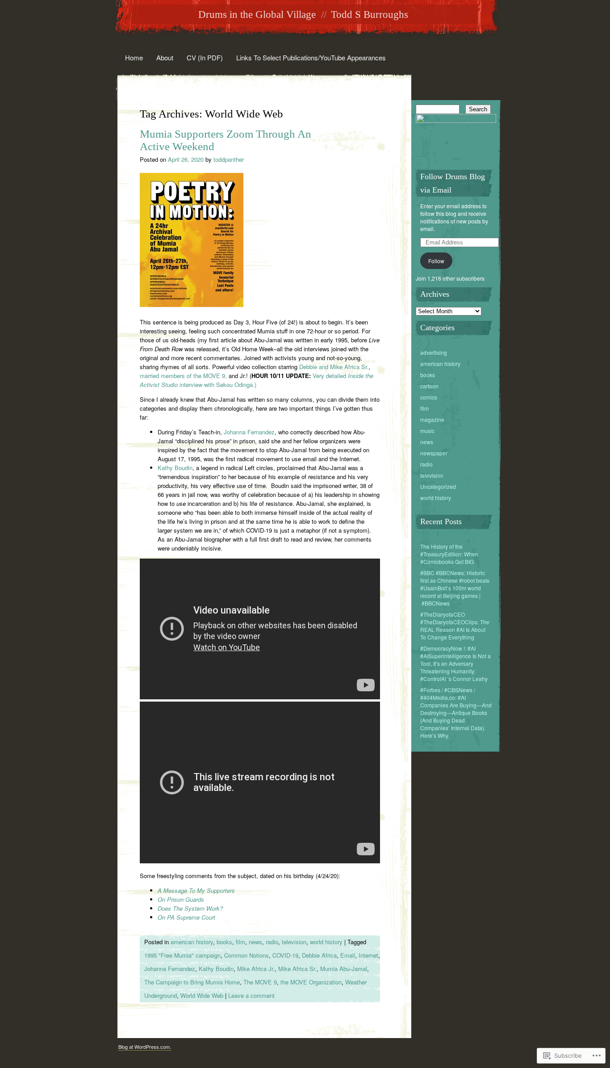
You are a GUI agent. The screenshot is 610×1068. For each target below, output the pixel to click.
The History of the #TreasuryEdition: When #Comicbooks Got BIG (449, 553)
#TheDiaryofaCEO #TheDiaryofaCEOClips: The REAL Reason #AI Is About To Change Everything (454, 625)
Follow (436, 261)
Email (347, 955)
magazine (432, 419)
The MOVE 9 (260, 982)
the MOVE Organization (311, 982)
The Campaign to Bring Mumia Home (192, 982)
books (224, 942)
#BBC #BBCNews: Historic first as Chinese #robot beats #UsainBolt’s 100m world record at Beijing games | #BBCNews (454, 588)
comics (428, 397)
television (294, 942)
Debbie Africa (319, 955)
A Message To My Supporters (196, 890)
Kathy (165, 467)
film (240, 942)
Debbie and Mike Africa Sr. (333, 366)
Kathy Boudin (216, 968)
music (427, 430)
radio (272, 942)
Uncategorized (438, 486)
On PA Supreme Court (186, 917)
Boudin (183, 467)
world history (326, 942)
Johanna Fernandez (249, 432)
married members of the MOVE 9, (183, 375)
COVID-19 (285, 955)
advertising (433, 352)
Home (134, 57)
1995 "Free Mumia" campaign (182, 955)
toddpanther (228, 159)
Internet (368, 955)
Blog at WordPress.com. (144, 1046)
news (255, 942)
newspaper (433, 453)
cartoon (429, 386)
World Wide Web (201, 995)
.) (254, 384)
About (164, 57)
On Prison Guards (181, 899)
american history (192, 942)
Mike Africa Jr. (256, 968)
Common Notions (246, 955)
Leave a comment (251, 995)
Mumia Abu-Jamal (343, 968)
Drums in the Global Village (257, 14)
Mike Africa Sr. (297, 968)
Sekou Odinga (234, 384)
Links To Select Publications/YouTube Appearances (311, 57)
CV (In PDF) (205, 57)
